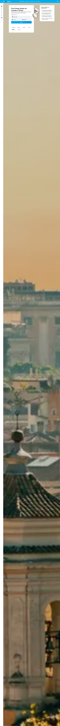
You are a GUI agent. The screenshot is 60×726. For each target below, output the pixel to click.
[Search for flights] (1, 4)
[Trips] (1, 15)
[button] (2, 1)
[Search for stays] (1, 6)
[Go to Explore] (1, 12)
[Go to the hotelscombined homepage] (7, 1)
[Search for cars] (1, 8)
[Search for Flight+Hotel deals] (1, 10)
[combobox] (14, 14)
